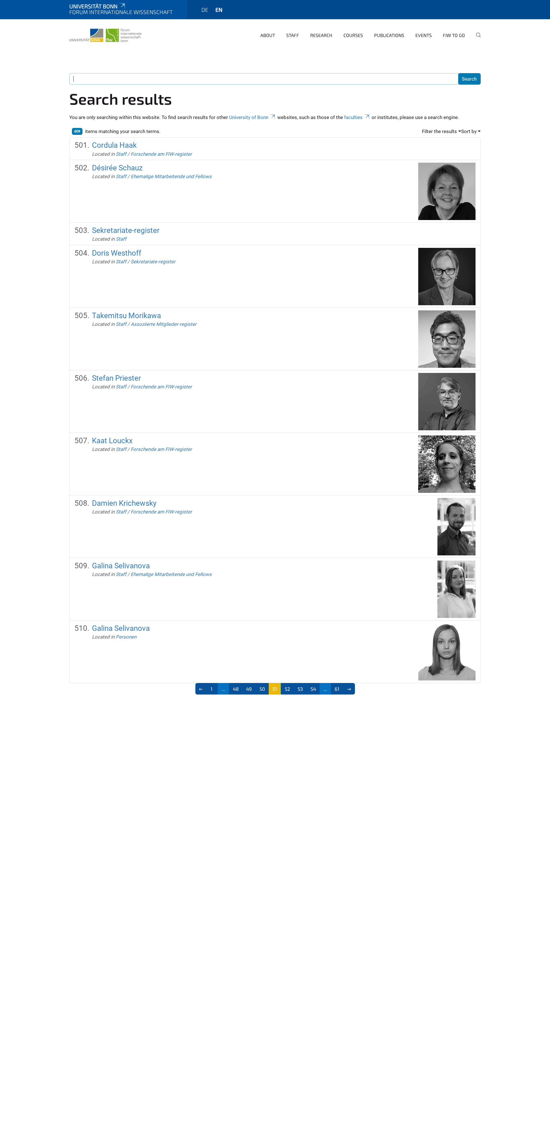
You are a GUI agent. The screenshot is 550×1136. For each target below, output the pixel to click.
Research (321, 35)
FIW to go (454, 35)
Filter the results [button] (439, 131)
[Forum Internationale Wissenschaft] (105, 34)
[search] (476, 39)
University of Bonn (248, 117)
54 (313, 689)
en (218, 9)
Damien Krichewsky (124, 503)
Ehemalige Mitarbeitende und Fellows (171, 176)
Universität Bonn (93, 6)
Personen (126, 637)
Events (423, 35)
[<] (201, 689)
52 (287, 689)
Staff (292, 35)
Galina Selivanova (121, 565)
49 (249, 689)
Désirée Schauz (117, 168)
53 (300, 689)
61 (337, 689)
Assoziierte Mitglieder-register (164, 324)
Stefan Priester (116, 378)
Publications (389, 35)
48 (236, 689)
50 (262, 689)
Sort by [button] (469, 131)
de (204, 9)
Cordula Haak (114, 145)
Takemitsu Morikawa (126, 315)
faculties (353, 117)
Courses (353, 35)
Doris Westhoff (116, 253)
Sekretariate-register (126, 230)
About (267, 35)
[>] (349, 689)
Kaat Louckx (112, 440)
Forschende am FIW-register (161, 154)
